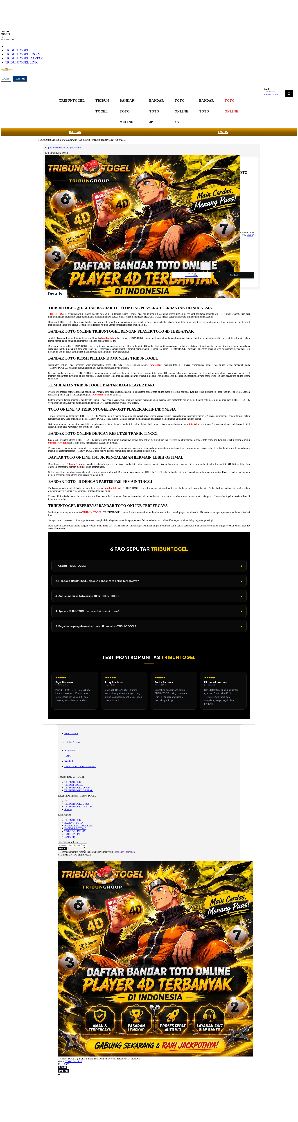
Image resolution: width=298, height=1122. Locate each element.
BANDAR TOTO (73, 822)
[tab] (55, 294)
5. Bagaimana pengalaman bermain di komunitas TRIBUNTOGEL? (149, 626)
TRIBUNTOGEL (17, 50)
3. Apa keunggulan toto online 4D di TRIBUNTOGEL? (149, 596)
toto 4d (193, 424)
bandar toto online (58, 442)
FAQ (66, 801)
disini (250, 235)
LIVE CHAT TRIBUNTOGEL (80, 766)
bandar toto (107, 338)
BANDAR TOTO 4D (75, 828)
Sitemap (68, 809)
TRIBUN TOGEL (92, 512)
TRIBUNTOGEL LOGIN (22, 54)
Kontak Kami (71, 733)
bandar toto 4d (112, 488)
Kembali (68, 761)
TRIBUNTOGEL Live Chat (78, 806)
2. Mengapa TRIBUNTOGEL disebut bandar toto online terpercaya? (149, 581)
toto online (156, 365)
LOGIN (223, 132)
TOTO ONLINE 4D (74, 831)
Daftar (20, 79)
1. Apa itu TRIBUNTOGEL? (149, 566)
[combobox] (279, 91)
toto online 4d (99, 394)
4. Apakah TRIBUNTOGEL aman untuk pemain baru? (149, 611)
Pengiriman (70, 750)
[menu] (149, 111)
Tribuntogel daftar (76, 464)
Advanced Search (273, 94)
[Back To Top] (59, 1074)
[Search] (289, 93)
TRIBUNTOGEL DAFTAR (24, 58)
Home (43, 140)
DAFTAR (75, 132)
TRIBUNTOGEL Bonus (76, 803)
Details (54, 293)
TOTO (67, 756)
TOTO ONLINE (72, 834)
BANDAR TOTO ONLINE (78, 825)
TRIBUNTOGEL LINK (21, 62)
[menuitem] (72, 100)
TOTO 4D (69, 836)
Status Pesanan (73, 742)
